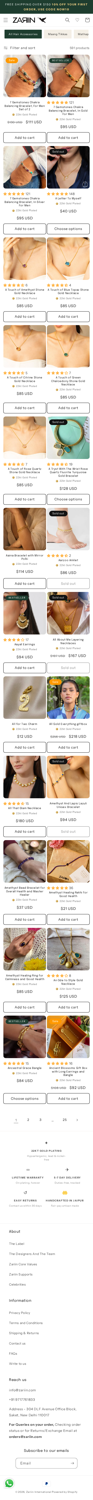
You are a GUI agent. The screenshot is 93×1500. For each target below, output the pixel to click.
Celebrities (17, 1284)
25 (65, 1120)
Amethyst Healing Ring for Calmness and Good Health (24, 977)
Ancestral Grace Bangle (25, 1068)
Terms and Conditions (26, 1323)
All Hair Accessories (23, 34)
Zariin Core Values (23, 1264)
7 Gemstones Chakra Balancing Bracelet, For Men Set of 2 (25, 106)
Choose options (68, 229)
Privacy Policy (19, 1313)
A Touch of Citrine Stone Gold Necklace (24, 379)
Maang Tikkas (57, 34)
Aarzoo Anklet (68, 560)
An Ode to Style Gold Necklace (68, 982)
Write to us (17, 1364)
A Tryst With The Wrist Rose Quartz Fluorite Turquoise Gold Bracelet (68, 472)
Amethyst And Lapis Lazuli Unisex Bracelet (68, 805)
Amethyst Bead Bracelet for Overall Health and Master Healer (25, 891)
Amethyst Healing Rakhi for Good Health (68, 894)
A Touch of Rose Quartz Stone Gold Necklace (25, 471)
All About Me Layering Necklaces (68, 642)
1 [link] (16, 1120)
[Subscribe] (72, 1463)
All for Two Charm (24, 724)
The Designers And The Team (32, 1254)
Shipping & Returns (24, 1333)
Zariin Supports (21, 1274)
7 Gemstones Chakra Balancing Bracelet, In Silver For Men (25, 202)
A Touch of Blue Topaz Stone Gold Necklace (68, 292)
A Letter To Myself (68, 198)
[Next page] (77, 1120)
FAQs (13, 1354)
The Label (16, 1244)
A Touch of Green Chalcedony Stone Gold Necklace (68, 381)
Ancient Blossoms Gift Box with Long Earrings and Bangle (68, 1072)
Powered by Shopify (65, 1491)
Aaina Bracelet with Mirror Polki (25, 557)
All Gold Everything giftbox (68, 724)
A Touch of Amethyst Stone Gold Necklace (24, 292)
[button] (6, 20)
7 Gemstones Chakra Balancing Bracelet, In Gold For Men (68, 111)
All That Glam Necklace (24, 808)
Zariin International (38, 1491)
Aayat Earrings (24, 644)
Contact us (17, 1343)
